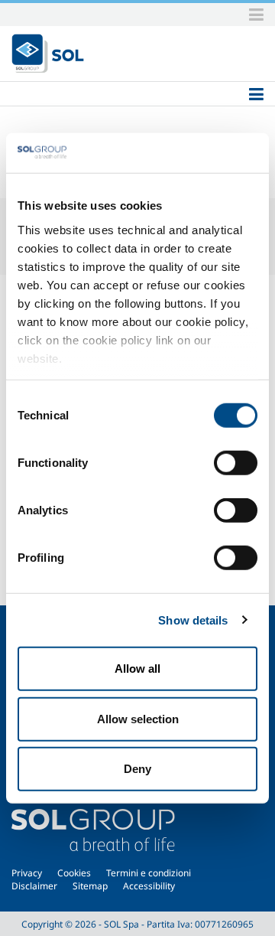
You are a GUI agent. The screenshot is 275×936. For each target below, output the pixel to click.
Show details (193, 619)
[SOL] (47, 53)
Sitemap (90, 885)
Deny (137, 768)
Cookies (74, 872)
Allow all (137, 668)
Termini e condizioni (148, 872)
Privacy (26, 872)
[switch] (235, 463)
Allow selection (138, 718)
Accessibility (149, 885)
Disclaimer (34, 885)
